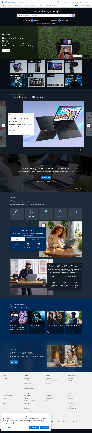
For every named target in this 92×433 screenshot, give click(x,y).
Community (70, 378)
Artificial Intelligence (15, 75)
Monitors (49, 61)
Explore (30, 332)
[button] (65, 2)
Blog (69, 395)
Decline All (34, 427)
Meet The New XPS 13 (9, 49)
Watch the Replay (14, 332)
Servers (30, 75)
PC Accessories (69, 61)
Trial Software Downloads (73, 411)
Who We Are (27, 395)
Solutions (5, 400)
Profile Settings (27, 383)
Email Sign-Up (71, 403)
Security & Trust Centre (73, 408)
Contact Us (70, 380)
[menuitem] (17, 5)
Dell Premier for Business (84, 5)
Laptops (12, 61)
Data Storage (50, 75)
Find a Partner (49, 395)
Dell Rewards (70, 398)
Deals (4, 406)
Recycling (26, 408)
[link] (72, 2)
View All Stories (50, 181)
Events (69, 400)
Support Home (49, 378)
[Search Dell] (58, 2)
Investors (26, 403)
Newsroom (26, 406)
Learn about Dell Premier (71, 276)
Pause (85, 56)
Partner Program (50, 400)
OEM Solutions (49, 398)
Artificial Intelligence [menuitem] (6, 5)
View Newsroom (34, 325)
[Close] (49, 414)
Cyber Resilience (70, 75)
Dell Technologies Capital (29, 400)
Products (5, 398)
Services (5, 403)
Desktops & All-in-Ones (34, 61)
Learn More (11, 133)
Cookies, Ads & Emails (61, 421)
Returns (48, 383)
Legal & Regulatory (74, 421)
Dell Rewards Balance (29, 388)
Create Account (35, 239)
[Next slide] (80, 56)
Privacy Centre (71, 406)
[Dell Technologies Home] (9, 2)
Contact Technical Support (52, 380)
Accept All (44, 427)
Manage (10, 427)
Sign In (18, 239)
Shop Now (11, 130)
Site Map (5, 378)
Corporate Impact (28, 411)
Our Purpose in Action (73, 325)
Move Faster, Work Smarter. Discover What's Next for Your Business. (18, 327)
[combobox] (38, 2)
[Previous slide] (74, 56)
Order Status (27, 380)
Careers (26, 398)
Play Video (47, 177)
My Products (27, 386)
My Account (27, 378)
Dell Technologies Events (55, 325)
